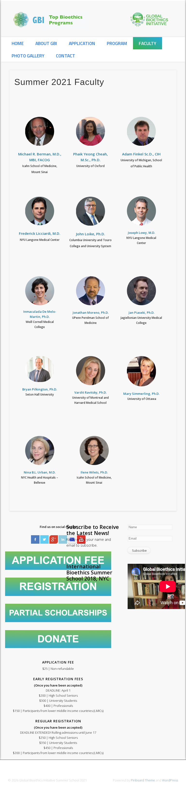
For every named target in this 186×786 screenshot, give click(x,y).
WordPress (170, 780)
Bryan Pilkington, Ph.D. (39, 389)
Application (82, 43)
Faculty (147, 43)
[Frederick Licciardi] (40, 211)
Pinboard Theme (143, 780)
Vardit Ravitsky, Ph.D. (90, 392)
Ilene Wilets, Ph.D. (94, 472)
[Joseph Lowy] (141, 210)
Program (117, 43)
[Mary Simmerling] (141, 371)
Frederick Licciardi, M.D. (39, 233)
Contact (65, 55)
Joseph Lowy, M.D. (141, 232)
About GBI (46, 43)
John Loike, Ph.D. (90, 233)
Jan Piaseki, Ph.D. (141, 312)
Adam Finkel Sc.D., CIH (141, 154)
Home (18, 43)
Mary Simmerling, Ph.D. (141, 393)
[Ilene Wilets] (94, 450)
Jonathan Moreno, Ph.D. (90, 312)
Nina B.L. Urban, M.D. (39, 472)
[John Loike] (90, 211)
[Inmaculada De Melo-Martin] (40, 290)
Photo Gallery (28, 55)
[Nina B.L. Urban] (40, 450)
